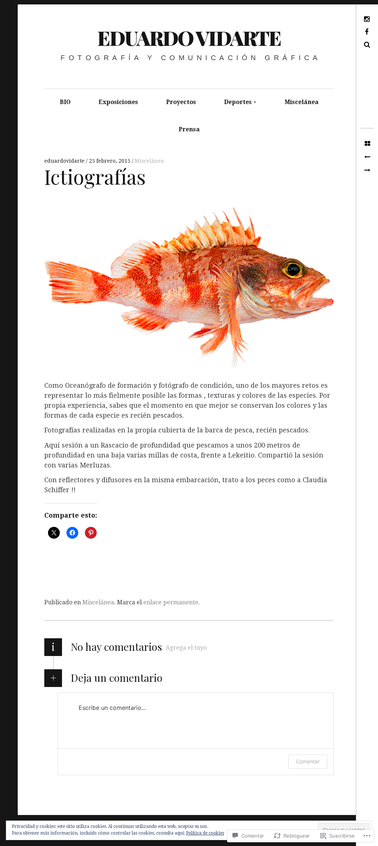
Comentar (308, 761)
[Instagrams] (367, 170)
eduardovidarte (65, 161)
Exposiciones (118, 102)
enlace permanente (170, 602)
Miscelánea (302, 102)
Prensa (189, 129)
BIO (65, 102)
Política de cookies (205, 833)
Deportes (238, 102)
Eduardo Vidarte (189, 37)
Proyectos (181, 102)
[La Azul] (367, 157)
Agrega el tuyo (186, 647)
